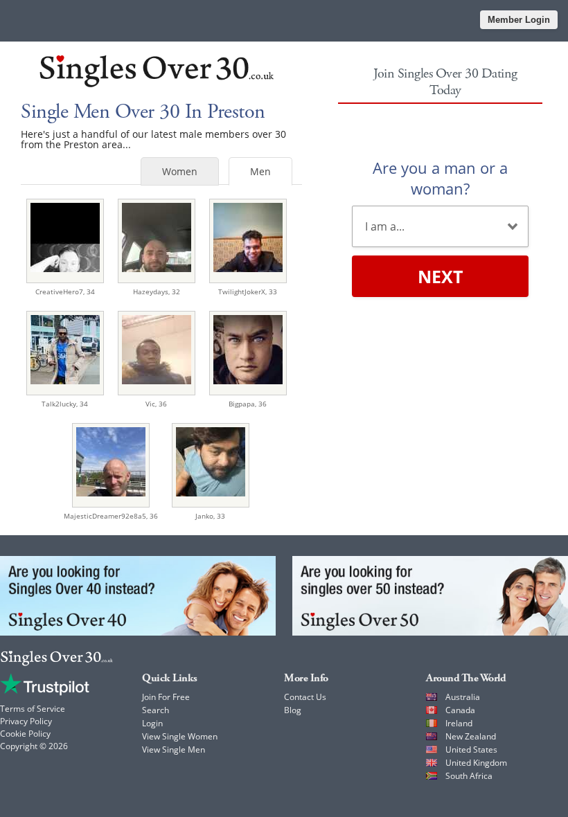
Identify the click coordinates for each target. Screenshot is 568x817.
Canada (460, 710)
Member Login (519, 20)
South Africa (468, 776)
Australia (462, 697)
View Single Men (173, 749)
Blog (292, 710)
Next (440, 276)
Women (179, 171)
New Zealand (470, 736)
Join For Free (166, 697)
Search (155, 710)
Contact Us (305, 697)
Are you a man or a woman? (440, 178)
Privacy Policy (26, 721)
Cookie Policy (25, 733)
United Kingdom (476, 763)
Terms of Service (32, 709)
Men (260, 171)
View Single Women (180, 736)
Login (152, 723)
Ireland (458, 723)
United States (471, 749)
